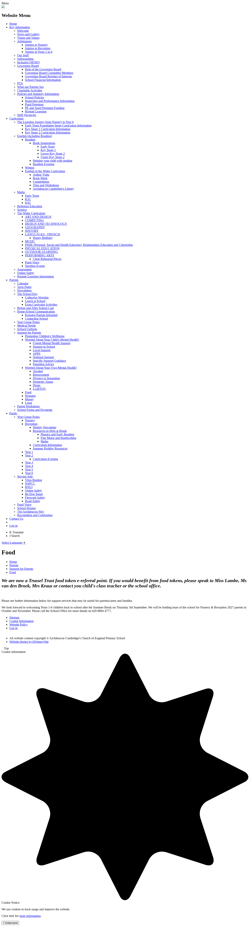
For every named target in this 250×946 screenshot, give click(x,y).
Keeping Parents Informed (41, 315)
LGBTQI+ (39, 388)
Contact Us (16, 518)
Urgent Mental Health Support (51, 343)
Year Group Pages (28, 322)
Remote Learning (35, 111)
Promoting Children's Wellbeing (44, 336)
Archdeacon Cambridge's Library (53, 188)
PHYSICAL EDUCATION (42, 248)
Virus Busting (33, 480)
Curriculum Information (47, 445)
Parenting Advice (43, 364)
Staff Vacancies (26, 115)
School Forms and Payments (34, 409)
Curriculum (16, 118)
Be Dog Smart (34, 494)
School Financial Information (43, 80)
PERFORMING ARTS (39, 255)
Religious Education (29, 206)
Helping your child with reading (52, 160)
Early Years (48, 146)
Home (13, 23)
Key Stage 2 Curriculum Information (47, 132)
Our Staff (23, 55)
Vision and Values (28, 37)
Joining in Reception (37, 48)
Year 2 (29, 455)
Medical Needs (26, 325)
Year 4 (29, 466)
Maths (21, 192)
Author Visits (41, 174)
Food (28, 392)
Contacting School (36, 318)
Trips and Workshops (46, 185)
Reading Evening (43, 164)
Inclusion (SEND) (28, 62)
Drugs (36, 385)
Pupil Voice (32, 262)
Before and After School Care (35, 308)
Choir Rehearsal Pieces (47, 259)
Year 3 (29, 462)
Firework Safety (35, 497)
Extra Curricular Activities (41, 304)
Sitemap (14, 617)
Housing (30, 395)
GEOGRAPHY (35, 227)
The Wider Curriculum (31, 213)
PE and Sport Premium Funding (44, 108)
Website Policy (18, 624)
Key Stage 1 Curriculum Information (47, 129)
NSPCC (30, 483)
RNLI (28, 487)
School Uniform (27, 329)
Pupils (13, 413)
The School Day (27, 294)
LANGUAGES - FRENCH (42, 234)
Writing (29, 167)
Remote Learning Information (35, 276)
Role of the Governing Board (43, 69)
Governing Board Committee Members (49, 72)
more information (30, 916)
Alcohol (38, 371)
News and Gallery (28, 34)
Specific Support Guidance (49, 360)
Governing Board (28, 65)
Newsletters (24, 290)
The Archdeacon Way (30, 511)
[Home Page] (3, 7)
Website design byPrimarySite (29, 641)
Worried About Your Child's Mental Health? (52, 339)
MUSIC (30, 241)
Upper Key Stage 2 (52, 157)
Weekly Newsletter (44, 427)
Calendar (22, 283)
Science (22, 209)
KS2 (28, 202)
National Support (43, 357)
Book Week (40, 178)
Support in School (44, 346)
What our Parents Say (30, 87)
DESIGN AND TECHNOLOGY (46, 223)
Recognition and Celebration (35, 515)
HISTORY (32, 230)
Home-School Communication (36, 311)
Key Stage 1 (48, 150)
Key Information (19, 27)
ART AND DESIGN (38, 216)
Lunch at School (35, 301)
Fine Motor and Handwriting (58, 438)
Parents (13, 280)
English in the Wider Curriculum (45, 171)
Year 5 (29, 469)
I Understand (10, 922)
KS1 (28, 199)
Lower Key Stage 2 (53, 153)
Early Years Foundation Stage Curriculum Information (58, 125)
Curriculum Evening (45, 459)
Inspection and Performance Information (50, 101)
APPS (36, 353)
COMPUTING (34, 220)
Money (29, 399)
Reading (30, 139)
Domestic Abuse (43, 381)
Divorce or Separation (46, 378)
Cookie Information (21, 621)
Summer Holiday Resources (50, 448)
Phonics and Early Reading (57, 434)
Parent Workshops (28, 406)
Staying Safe (25, 476)
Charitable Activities (29, 90)
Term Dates (24, 287)
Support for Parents (29, 332)
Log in (13, 525)
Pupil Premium (34, 104)
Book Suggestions (44, 143)
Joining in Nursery (36, 44)
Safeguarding (25, 58)
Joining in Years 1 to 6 (38, 51)
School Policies (34, 97)
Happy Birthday (43, 237)
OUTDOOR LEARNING (41, 252)
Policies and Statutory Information (38, 94)
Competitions (41, 181)
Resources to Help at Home (50, 431)
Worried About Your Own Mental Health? (51, 367)
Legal (28, 402)
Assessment (24, 269)
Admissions (24, 41)
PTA (20, 83)
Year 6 (29, 473)
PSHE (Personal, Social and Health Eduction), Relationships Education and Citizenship (79, 244)
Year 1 (29, 452)
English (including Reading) (34, 136)
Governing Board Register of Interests (48, 76)
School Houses (26, 508)
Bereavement (41, 374)
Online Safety (25, 273)
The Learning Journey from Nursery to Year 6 (45, 122)
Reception (31, 424)
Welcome (23, 30)
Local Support (41, 350)
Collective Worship (37, 297)
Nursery (30, 420)
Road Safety (32, 501)
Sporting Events (35, 266)
